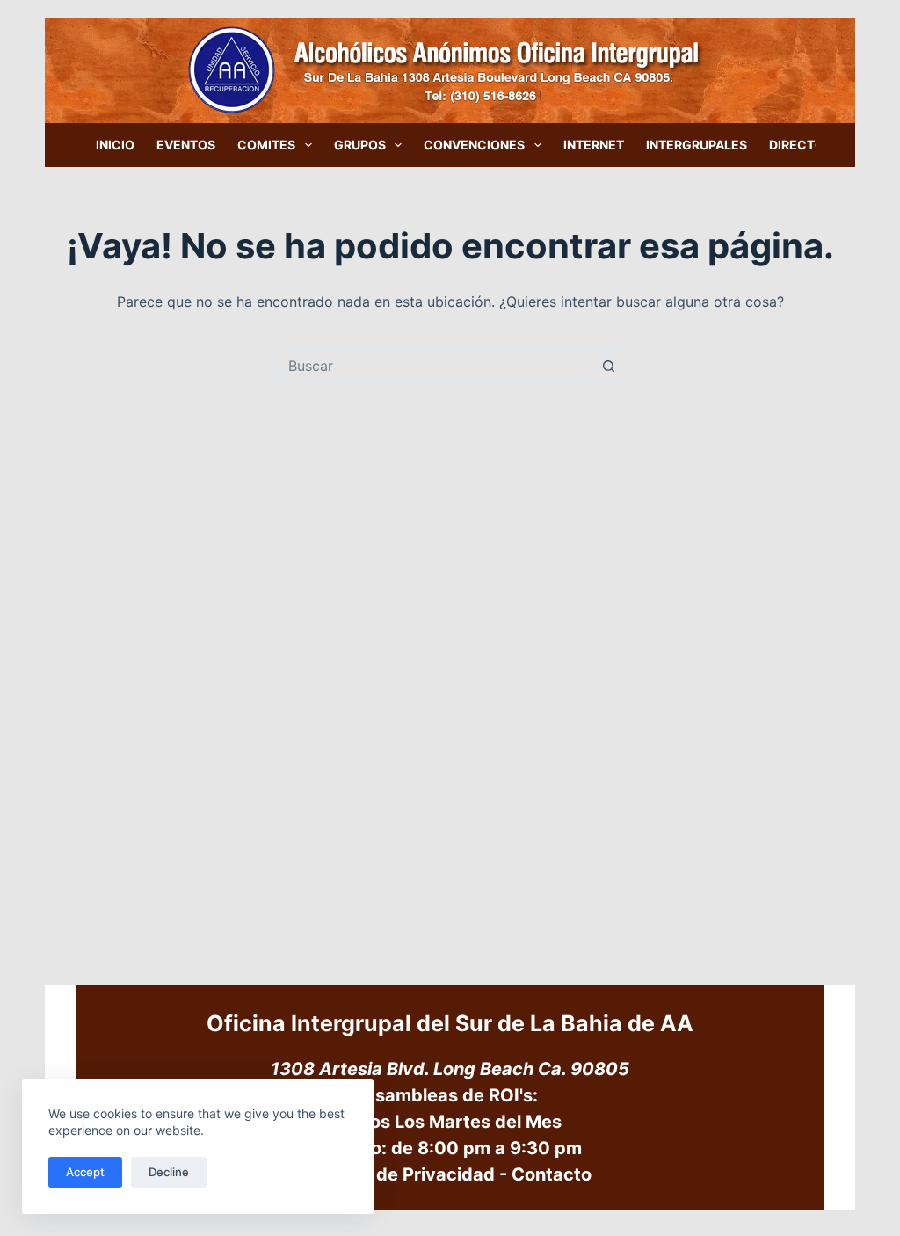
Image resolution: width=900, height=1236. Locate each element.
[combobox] (433, 365)
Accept (85, 1172)
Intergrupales (696, 144)
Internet (593, 144)
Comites (266, 144)
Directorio (807, 144)
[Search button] (608, 365)
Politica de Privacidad (401, 1174)
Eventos (185, 144)
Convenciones (474, 144)
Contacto (552, 1174)
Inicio (115, 144)
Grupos (360, 144)
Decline (169, 1172)
